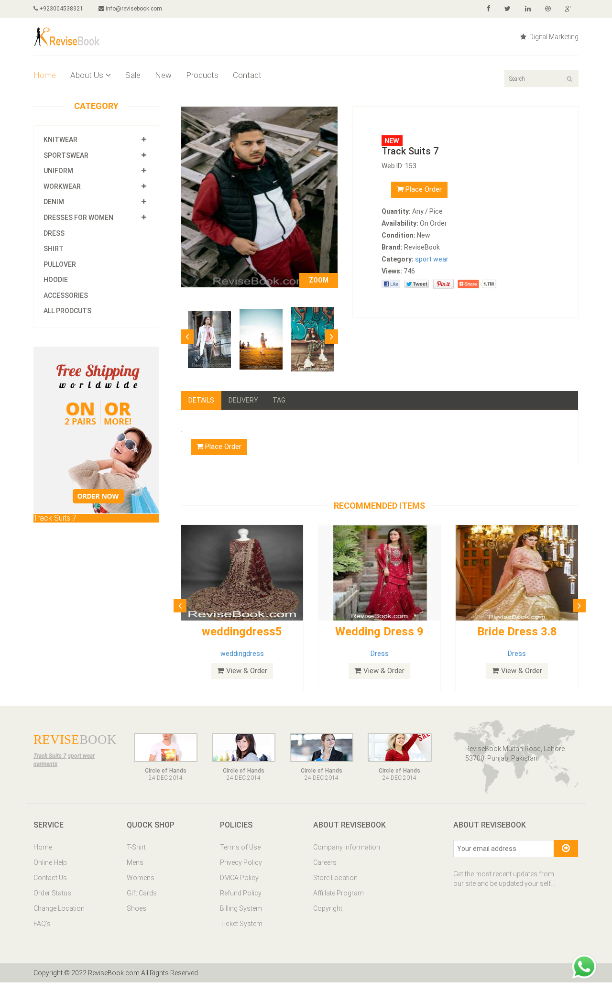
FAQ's (42, 923)
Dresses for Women (78, 217)
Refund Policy (241, 893)
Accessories (66, 295)
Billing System (241, 908)
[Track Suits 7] (259, 196)
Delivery (243, 400)
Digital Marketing (553, 37)
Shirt (54, 248)
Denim (54, 202)
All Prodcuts (67, 311)
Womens (140, 878)
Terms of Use (240, 847)
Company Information (346, 847)
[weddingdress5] (242, 572)
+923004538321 (60, 8)
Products (202, 75)
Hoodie (56, 279)
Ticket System (241, 923)
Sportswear (66, 155)
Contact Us (50, 878)
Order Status (52, 893)
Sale (133, 75)
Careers (325, 862)
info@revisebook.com (134, 8)
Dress (54, 233)
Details (201, 400)
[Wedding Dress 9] (379, 572)
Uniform (58, 170)
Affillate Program (338, 893)
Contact (247, 75)
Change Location (59, 908)
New (163, 75)
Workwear (62, 186)
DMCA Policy (239, 878)
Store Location (335, 878)
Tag (279, 400)
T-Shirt (136, 847)
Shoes (136, 908)
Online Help (50, 862)
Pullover (60, 264)
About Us (86, 75)
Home (44, 75)
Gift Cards (142, 893)
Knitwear (60, 139)
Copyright (327, 908)
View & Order (246, 670)
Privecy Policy (241, 862)
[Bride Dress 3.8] (517, 572)
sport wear (431, 259)
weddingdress (242, 653)
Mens (135, 862)
